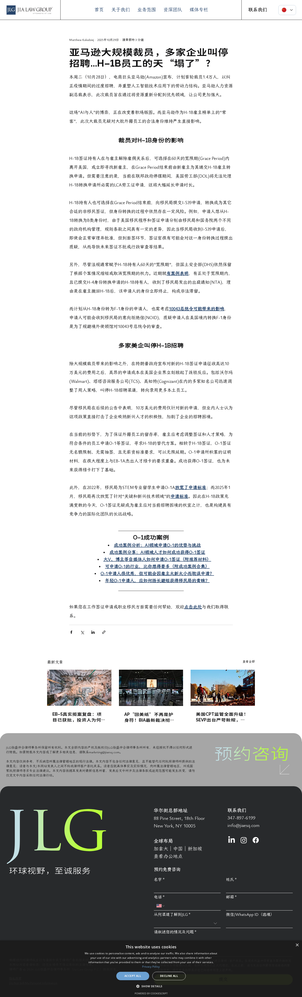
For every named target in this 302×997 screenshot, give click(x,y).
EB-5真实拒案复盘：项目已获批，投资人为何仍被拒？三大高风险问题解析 (79, 717)
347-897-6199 (241, 818)
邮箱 (231, 897)
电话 (159, 897)
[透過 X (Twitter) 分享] (82, 632)
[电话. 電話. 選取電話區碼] (161, 906)
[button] (151, 986)
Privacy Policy (151, 966)
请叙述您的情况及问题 (175, 932)
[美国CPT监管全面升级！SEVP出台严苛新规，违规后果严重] (223, 688)
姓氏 (231, 879)
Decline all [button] (169, 976)
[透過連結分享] (104, 632)
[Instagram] (244, 840)
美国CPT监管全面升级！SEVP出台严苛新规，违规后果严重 (222, 717)
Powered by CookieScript (151, 993)
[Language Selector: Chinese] (287, 10)
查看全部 (249, 661)
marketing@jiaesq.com (104, 752)
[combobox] (187, 923)
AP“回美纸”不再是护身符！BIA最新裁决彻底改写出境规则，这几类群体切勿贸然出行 (151, 717)
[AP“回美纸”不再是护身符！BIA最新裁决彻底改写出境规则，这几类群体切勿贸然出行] (151, 688)
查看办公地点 (168, 856)
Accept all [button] (132, 976)
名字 (159, 879)
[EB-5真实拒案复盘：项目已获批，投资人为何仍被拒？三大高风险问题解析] (79, 688)
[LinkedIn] (231, 840)
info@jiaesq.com (243, 825)
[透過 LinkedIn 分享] (93, 632)
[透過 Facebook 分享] (71, 632)
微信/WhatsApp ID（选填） (250, 914)
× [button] (297, 945)
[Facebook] (256, 840)
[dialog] (151, 968)
